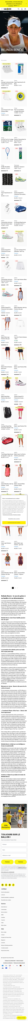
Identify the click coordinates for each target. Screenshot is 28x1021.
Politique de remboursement (19, 962)
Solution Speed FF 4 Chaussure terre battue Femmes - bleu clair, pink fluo (7, 308)
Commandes (3, 909)
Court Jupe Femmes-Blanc (20, 279)
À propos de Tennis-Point (6, 937)
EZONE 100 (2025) (5, 166)
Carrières (3, 917)
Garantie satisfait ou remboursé (7, 897)
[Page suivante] (18, 588)
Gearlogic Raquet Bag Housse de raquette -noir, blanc (7, 426)
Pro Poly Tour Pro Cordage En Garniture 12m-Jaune (7, 140)
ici (14, 512)
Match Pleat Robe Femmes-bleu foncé (6, 397)
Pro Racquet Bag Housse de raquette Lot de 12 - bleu (20, 223)
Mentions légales (19, 960)
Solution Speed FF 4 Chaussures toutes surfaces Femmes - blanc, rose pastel (20, 397)
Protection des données (8, 514)
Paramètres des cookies (6, 900)
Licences (3, 894)
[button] (2, 9)
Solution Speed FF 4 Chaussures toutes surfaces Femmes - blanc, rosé (7, 250)
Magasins (3, 940)
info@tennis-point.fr (22, 867)
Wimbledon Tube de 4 (19, 166)
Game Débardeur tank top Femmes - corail (7, 484)
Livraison (3, 942)
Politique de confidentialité (10, 960)
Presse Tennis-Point (5, 950)
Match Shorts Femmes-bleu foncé (6, 367)
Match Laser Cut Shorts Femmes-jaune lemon (20, 455)
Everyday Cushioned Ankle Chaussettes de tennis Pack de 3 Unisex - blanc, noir (7, 83)
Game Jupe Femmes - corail (6, 544)
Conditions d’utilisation (8, 962)
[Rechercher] (18, 9)
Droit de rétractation (5, 892)
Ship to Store (3, 925)
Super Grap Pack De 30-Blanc (19, 83)
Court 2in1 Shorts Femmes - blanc (20, 338)
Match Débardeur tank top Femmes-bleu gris (20, 308)
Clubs (2, 922)
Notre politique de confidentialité (7, 872)
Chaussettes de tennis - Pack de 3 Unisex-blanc (7, 223)
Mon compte (3, 932)
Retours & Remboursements (6, 945)
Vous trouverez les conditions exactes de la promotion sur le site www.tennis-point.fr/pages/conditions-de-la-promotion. (12, 1017)
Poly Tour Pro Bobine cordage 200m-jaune (19, 110)
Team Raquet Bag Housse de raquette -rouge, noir (7, 455)
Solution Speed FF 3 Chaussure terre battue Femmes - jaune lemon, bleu (19, 193)
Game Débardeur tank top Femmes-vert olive (7, 573)
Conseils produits (4, 947)
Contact (2, 934)
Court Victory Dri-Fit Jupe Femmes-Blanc (7, 110)
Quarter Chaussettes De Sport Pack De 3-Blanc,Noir (20, 140)
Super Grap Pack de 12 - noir (7, 193)
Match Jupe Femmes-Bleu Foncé (20, 367)
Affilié (2, 914)
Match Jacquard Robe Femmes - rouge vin (19, 573)
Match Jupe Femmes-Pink (20, 426)
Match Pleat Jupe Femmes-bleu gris (5, 338)
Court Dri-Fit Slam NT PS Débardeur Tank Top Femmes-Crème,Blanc (20, 250)
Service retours (4, 912)
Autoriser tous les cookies (14, 522)
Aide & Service (4, 906)
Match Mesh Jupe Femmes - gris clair (18, 544)
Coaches (3, 920)
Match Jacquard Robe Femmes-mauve (19, 484)
